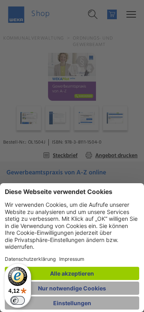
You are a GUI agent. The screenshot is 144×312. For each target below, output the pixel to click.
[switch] (17, 300)
